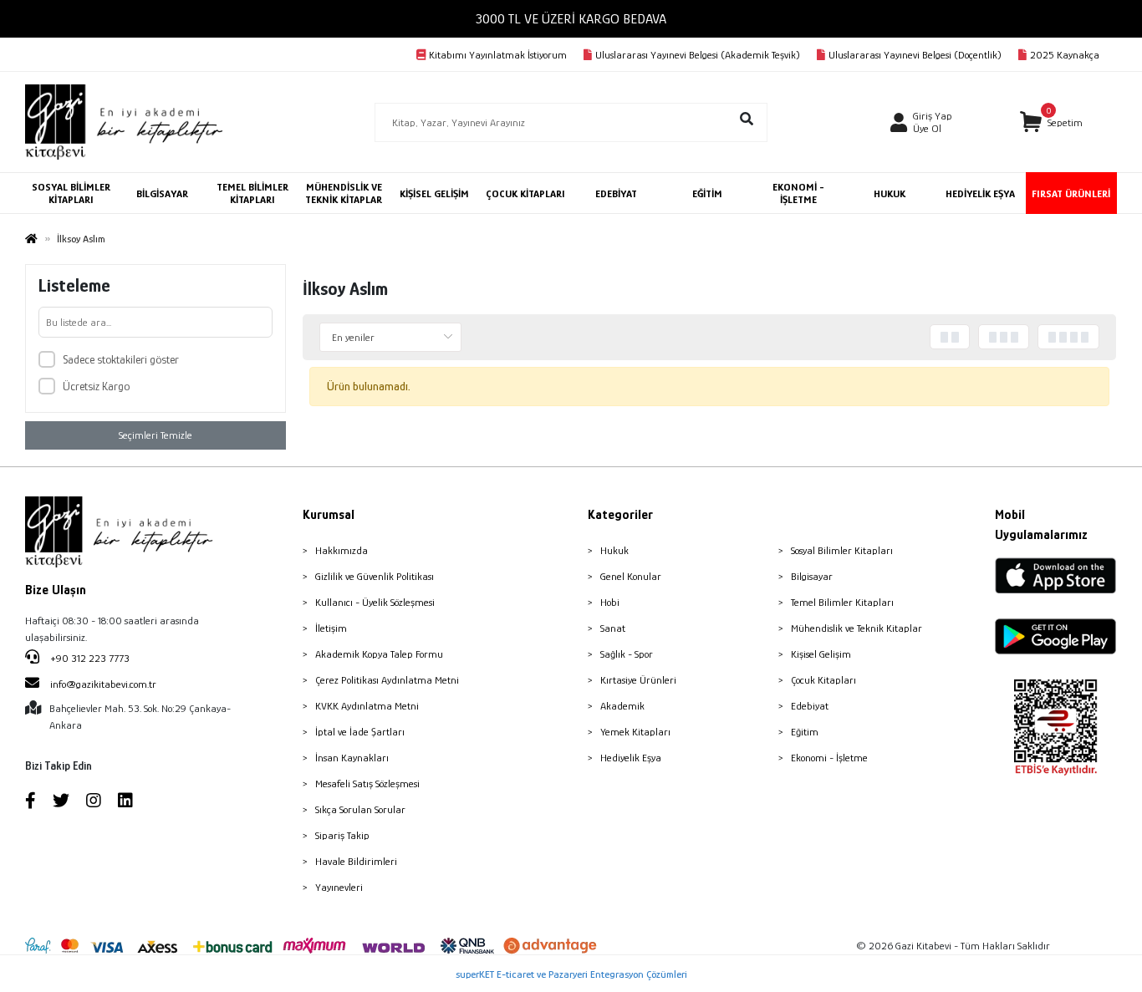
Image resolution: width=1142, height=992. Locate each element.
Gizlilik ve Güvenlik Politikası (374, 576)
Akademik (622, 705)
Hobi (609, 602)
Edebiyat (809, 705)
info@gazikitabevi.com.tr (103, 684)
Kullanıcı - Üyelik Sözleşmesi (375, 602)
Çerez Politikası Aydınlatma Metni (387, 680)
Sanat (612, 628)
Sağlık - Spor (626, 654)
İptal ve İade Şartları (360, 731)
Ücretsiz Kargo (96, 386)
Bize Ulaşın (55, 590)
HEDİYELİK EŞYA (980, 193)
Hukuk (614, 550)
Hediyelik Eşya (630, 757)
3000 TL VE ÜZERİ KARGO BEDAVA (571, 19)
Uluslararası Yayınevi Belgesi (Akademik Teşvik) (697, 54)
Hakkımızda (341, 550)
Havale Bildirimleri (356, 861)
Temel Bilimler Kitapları (842, 602)
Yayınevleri (339, 887)
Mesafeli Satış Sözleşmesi (367, 783)
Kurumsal (328, 514)
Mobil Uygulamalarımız (1041, 524)
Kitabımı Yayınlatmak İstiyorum (498, 54)
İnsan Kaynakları (352, 757)
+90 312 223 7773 (89, 658)
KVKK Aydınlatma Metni (367, 705)
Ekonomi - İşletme (829, 757)
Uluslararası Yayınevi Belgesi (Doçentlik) (915, 54)
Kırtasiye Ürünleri (638, 680)
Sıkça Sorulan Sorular (360, 809)
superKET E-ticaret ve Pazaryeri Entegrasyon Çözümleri (571, 974)
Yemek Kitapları (635, 731)
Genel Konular (630, 576)
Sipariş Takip (342, 835)
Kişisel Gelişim (821, 654)
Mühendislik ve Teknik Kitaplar (856, 628)
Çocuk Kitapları (823, 680)
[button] (1052, 122)
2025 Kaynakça (1064, 54)
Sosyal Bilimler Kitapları (842, 550)
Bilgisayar (812, 576)
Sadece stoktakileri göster (121, 359)
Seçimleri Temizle (155, 435)
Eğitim (804, 731)
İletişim (331, 628)
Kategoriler (620, 514)
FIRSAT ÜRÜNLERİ (1071, 193)
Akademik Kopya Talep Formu (379, 654)
